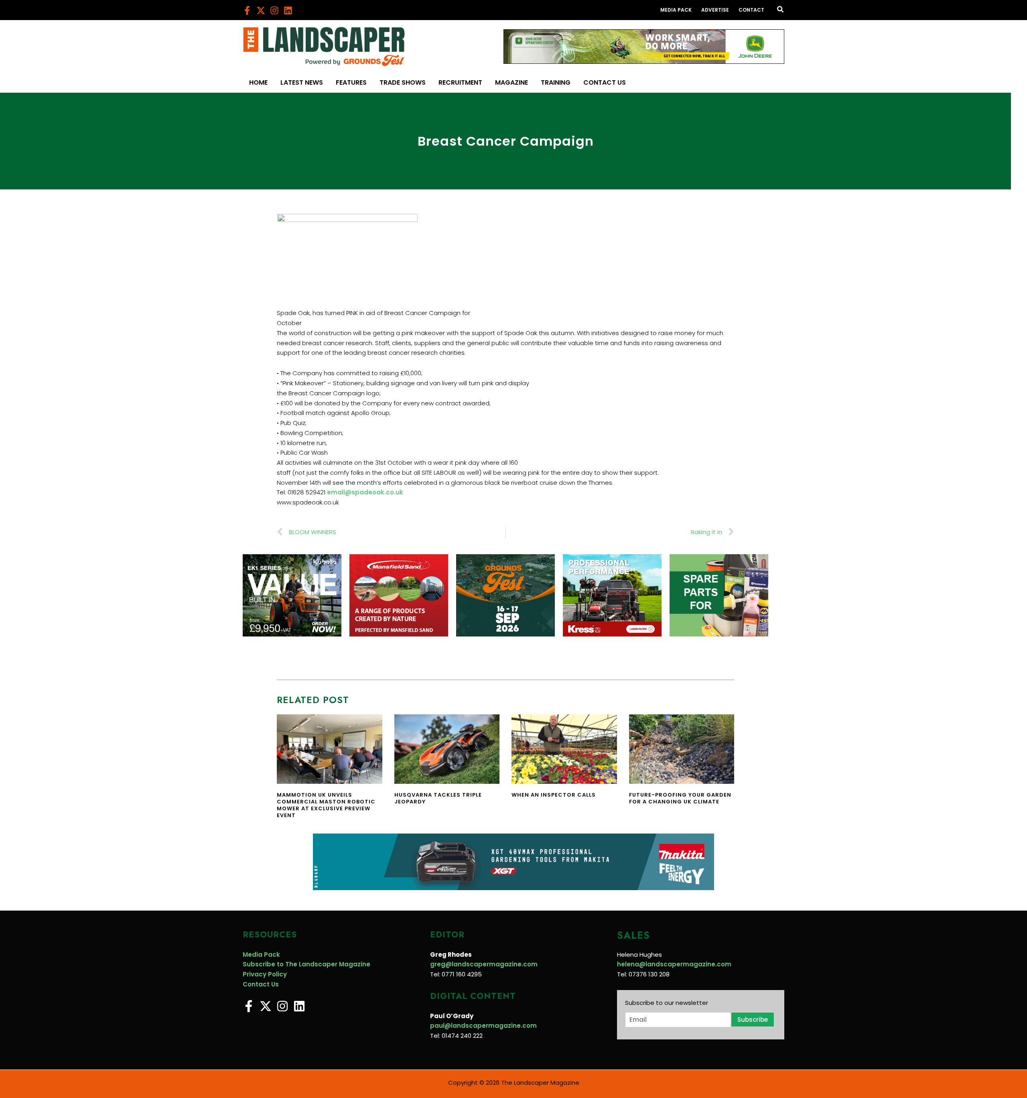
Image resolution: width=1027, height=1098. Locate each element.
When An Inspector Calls (553, 795)
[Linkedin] (288, 10)
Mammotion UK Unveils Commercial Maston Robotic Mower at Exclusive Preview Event (326, 805)
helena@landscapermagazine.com (674, 964)
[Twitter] (260, 10)
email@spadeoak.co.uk (365, 492)
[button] (780, 10)
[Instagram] (274, 10)
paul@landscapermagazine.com (483, 1025)
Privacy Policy (265, 974)
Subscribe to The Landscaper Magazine (306, 964)
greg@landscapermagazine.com (484, 964)
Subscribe (752, 1019)
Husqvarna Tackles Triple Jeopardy (438, 798)
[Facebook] (247, 10)
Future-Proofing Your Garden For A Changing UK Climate (680, 798)
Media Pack (261, 954)
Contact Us (261, 984)
